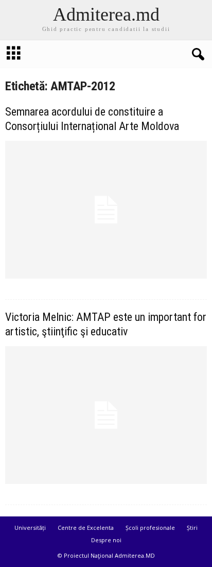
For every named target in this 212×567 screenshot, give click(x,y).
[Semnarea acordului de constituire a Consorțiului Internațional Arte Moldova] (106, 210)
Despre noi (106, 540)
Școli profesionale (150, 527)
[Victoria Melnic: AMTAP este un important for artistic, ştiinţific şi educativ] (106, 415)
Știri (192, 527)
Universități (30, 527)
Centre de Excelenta (86, 527)
